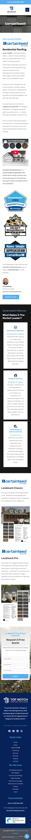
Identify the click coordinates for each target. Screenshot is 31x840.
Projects (15, 758)
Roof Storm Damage (15, 781)
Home (15, 742)
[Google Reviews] (21, 731)
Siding (15, 786)
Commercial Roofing (15, 775)
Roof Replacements (15, 770)
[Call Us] (27, 836)
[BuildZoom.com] (15, 820)
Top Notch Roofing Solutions (12, 170)
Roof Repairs (15, 773)
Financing (15, 750)
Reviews (15, 756)
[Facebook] (9, 731)
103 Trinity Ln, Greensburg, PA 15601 (15, 725)
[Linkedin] (17, 731)
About (15, 745)
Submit (15, 676)
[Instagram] (13, 731)
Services (15, 753)
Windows (15, 789)
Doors (15, 792)
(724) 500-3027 (18, 2)
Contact (15, 761)
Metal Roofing (15, 778)
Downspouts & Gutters (15, 783)
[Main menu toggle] (27, 10)
